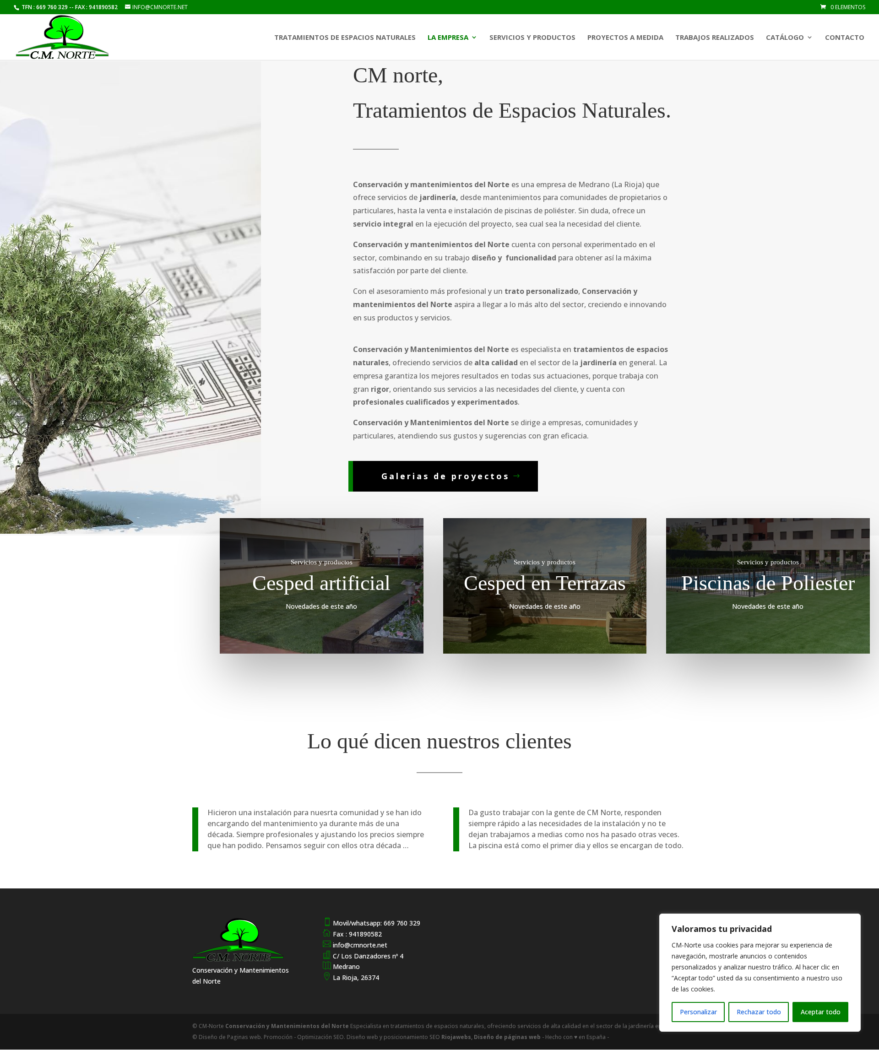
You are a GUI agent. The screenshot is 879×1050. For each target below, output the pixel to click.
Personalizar (698, 1011)
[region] (760, 973)
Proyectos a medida (625, 38)
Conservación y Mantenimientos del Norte (287, 1026)
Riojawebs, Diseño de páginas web (490, 1037)
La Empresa (448, 38)
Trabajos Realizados (714, 38)
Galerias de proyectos (445, 476)
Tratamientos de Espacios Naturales (345, 38)
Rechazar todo (759, 1011)
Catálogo (785, 38)
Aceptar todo (821, 1011)
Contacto (844, 38)
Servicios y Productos (532, 38)
